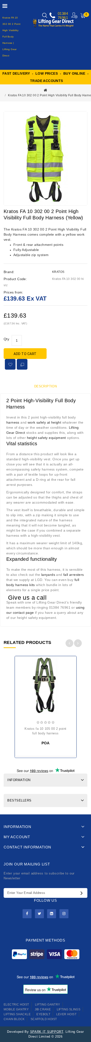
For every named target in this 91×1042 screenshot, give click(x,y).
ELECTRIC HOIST (16, 1004)
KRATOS (58, 272)
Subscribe (82, 893)
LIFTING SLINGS (69, 1009)
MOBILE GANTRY (16, 1009)
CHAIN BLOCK (14, 1019)
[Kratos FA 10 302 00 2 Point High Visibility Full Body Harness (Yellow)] (45, 158)
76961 (63, 18)
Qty (6, 339)
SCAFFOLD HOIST (44, 1019)
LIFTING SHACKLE (17, 1014)
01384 (63, 13)
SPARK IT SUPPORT (46, 1031)
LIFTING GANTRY (47, 1004)
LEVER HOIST (66, 1014)
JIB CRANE (43, 1009)
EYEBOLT (43, 1014)
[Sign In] (74, 15)
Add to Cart (25, 354)
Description (45, 386)
